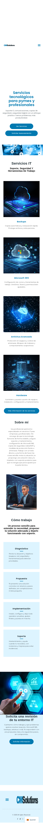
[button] (39, 45)
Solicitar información (21, 742)
